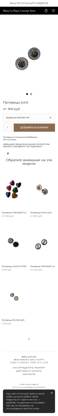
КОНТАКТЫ (29, 374)
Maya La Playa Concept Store (19, 10)
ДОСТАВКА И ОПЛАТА (29, 371)
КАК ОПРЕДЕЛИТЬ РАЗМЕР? (29, 368)
